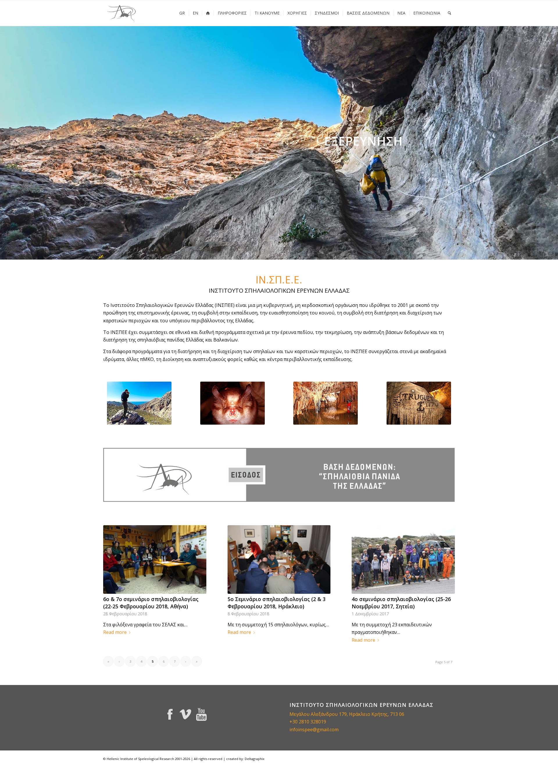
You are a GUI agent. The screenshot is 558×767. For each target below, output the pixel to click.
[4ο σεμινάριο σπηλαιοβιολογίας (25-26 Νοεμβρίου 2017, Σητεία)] (403, 559)
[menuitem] (182, 13)
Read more (115, 632)
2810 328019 (312, 721)
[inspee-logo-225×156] (121, 13)
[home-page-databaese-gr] (279, 475)
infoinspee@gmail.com (314, 729)
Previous (5, 142)
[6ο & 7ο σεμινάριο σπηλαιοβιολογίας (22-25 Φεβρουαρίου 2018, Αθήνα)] (154, 559)
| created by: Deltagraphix (243, 759)
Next (553, 142)
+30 (294, 721)
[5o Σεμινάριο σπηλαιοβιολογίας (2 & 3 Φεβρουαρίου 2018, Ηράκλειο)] (279, 559)
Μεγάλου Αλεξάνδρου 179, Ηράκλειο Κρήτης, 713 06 (346, 714)
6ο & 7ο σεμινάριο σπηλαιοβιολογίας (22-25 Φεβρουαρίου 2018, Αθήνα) (150, 603)
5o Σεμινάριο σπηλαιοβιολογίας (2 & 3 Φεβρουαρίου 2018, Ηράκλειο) (277, 603)
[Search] (449, 13)
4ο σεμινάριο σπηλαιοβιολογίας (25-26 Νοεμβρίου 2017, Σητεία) (401, 603)
